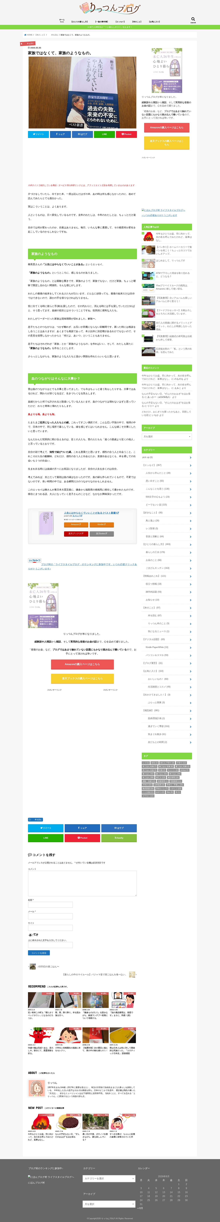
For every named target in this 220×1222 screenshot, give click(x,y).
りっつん (52, 1082)
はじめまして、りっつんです (170, 260)
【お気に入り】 (154, 22)
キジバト (173, 770)
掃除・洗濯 (149, 781)
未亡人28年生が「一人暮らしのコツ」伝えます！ (110, 27)
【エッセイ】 (120, 22)
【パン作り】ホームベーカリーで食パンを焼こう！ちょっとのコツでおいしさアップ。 (174, 250)
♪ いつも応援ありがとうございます (159, 215)
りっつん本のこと (156, 623)
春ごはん (148, 774)
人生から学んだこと (157, 473)
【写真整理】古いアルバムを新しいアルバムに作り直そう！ (174, 299)
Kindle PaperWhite (156, 647)
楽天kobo (100, 533)
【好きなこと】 (152, 512)
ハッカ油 (148, 792)
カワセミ (148, 796)
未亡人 (160, 777)
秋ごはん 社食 (150, 770)
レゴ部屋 (151, 528)
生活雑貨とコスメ (157, 687)
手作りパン (162, 789)
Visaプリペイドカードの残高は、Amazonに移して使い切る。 (172, 287)
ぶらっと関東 (154, 702)
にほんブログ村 (36, 1182)
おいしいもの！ (156, 679)
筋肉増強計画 (154, 718)
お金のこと (152, 560)
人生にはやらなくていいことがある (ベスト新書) (90, 513)
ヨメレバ (76, 516)
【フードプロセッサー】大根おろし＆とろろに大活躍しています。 (174, 312)
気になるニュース (156, 631)
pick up (147, 457)
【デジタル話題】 (153, 639)
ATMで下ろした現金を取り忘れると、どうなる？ (173, 275)
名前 (31, 900)
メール (32, 911)
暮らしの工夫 (154, 552)
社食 (162, 770)
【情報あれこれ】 (154, 576)
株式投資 (148, 789)
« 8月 (140, 1208)
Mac (170, 792)
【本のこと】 (136, 22)
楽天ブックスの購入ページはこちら (82, 678)
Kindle (100, 524)
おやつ (160, 792)
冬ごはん (148, 777)
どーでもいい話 (155, 505)
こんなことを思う (156, 489)
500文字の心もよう (157, 497)
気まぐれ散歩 (155, 734)
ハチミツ (175, 789)
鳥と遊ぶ (151, 520)
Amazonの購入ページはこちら (82, 664)
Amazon (75, 524)
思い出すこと (154, 481)
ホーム (62, 21)
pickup (184, 770)
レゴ (146, 763)
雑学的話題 (152, 592)
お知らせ (151, 600)
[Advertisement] (82, 162)
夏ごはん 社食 (182, 766)
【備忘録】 (150, 710)
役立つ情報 (152, 584)
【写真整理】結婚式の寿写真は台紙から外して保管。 (174, 338)
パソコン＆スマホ (156, 655)
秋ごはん (175, 774)
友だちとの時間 (155, 742)
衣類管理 (163, 781)
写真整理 (175, 781)
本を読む (36, 820)
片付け (147, 785)
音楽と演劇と (154, 536)
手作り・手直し (175, 785)
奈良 (154, 763)
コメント (32, 869)
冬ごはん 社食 (150, 766)
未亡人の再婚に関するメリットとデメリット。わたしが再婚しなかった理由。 (174, 326)
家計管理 (173, 777)
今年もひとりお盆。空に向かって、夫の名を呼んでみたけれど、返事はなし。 (174, 237)
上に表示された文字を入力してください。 (48, 940)
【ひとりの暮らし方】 (80, 22)
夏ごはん (161, 774)
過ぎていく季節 (156, 726)
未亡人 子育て (167, 763)
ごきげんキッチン (156, 568)
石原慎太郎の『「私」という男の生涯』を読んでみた (174, 350)
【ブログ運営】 (152, 663)
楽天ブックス (75, 533)
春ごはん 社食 (166, 766)
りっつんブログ (108, 1218)
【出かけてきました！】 (156, 694)
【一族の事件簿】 (101, 22)
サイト (31, 923)
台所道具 (159, 785)
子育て (181, 763)
